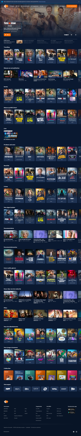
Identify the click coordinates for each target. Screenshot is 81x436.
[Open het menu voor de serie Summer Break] (12, 350)
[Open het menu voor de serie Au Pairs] (76, 168)
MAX (15, 408)
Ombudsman (59, 413)
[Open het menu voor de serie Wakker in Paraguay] (55, 271)
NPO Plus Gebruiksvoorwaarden (19, 427)
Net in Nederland (60, 415)
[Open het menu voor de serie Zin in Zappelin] (23, 329)
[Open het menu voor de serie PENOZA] (65, 90)
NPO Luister (49, 418)
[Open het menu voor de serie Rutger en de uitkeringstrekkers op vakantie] (65, 271)
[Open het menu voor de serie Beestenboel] (44, 110)
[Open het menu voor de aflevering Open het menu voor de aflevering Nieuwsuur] (31, 71)
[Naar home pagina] (6, 6)
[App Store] (71, 409)
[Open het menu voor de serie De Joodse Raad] (33, 210)
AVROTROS (6, 408)
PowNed (15, 418)
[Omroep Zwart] (64, 388)
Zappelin (48, 408)
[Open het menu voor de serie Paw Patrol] (55, 329)
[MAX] (45, 388)
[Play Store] (71, 412)
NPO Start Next (49, 413)
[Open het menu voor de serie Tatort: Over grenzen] (33, 148)
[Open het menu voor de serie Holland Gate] (65, 250)
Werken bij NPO (38, 418)
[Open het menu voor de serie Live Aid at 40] (55, 250)
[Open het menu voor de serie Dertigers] (55, 90)
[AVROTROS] (73, 388)
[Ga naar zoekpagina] (57, 6)
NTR (15, 413)
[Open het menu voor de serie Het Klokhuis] (65, 350)
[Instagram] (76, 432)
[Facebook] (73, 432)
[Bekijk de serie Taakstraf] (72, 356)
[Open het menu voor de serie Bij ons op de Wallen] (76, 271)
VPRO (26, 408)
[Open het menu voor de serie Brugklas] (33, 350)
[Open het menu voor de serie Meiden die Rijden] (76, 148)
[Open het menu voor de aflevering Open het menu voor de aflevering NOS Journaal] (16, 71)
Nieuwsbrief (38, 415)
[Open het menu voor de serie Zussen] (33, 90)
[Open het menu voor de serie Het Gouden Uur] (65, 210)
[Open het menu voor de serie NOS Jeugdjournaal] (23, 350)
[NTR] (17, 388)
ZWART (26, 413)
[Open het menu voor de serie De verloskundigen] (55, 168)
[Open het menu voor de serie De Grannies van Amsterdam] (55, 110)
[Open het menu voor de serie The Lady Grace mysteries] (55, 350)
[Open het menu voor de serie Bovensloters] (65, 148)
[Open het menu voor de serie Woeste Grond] (12, 90)
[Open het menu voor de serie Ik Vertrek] (23, 148)
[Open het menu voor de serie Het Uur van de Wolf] (33, 50)
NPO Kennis (59, 408)
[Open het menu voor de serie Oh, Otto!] (76, 90)
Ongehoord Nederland (18, 415)
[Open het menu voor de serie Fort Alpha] (23, 90)
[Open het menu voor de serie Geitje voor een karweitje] (76, 329)
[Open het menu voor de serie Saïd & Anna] (44, 329)
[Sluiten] (79, 1)
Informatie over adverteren (36, 427)
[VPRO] (36, 388)
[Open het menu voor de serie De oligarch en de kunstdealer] (44, 250)
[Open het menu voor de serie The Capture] (65, 189)
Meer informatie (42, 1)
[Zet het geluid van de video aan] (71, 34)
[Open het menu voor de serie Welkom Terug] (65, 50)
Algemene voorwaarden (8, 427)
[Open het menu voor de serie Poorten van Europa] (12, 250)
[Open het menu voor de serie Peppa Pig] (33, 329)
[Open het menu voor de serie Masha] (12, 329)
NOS (15, 411)
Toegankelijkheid (39, 411)
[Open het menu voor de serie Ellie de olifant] (65, 329)
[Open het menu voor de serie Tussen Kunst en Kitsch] (65, 110)
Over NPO (37, 408)
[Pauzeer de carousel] (75, 34)
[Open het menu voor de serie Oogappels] (76, 210)
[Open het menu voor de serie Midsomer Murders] (76, 110)
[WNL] (54, 388)
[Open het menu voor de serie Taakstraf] (76, 350)
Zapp (47, 411)
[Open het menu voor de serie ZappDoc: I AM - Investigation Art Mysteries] (76, 250)
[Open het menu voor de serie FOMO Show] (12, 50)
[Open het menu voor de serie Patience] (12, 148)
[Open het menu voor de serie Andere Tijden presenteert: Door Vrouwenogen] (55, 148)
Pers (36, 413)
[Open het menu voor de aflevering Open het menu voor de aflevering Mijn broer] (61, 231)
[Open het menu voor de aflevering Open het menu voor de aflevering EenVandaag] (61, 71)
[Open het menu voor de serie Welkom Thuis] (44, 350)
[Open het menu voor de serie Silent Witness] (55, 189)
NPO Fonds (59, 411)
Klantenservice (38, 420)
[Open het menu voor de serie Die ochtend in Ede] (33, 250)
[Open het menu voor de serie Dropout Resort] (44, 271)
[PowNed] (8, 388)
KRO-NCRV (6, 418)
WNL (25, 411)
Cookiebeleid (28, 427)
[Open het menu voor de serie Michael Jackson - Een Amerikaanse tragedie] (23, 250)
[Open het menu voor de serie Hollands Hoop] (55, 210)
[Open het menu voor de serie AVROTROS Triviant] (76, 50)
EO (4, 413)
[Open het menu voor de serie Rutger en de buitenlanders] (55, 50)
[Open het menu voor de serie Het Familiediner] (44, 168)
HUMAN (5, 415)
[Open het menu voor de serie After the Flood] (33, 189)
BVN (47, 415)
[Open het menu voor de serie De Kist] (65, 168)
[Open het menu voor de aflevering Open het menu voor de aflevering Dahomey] (61, 292)
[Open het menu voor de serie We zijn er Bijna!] (44, 50)
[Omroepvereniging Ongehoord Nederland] (26, 388)
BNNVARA (5, 411)
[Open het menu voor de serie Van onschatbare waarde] (23, 50)
